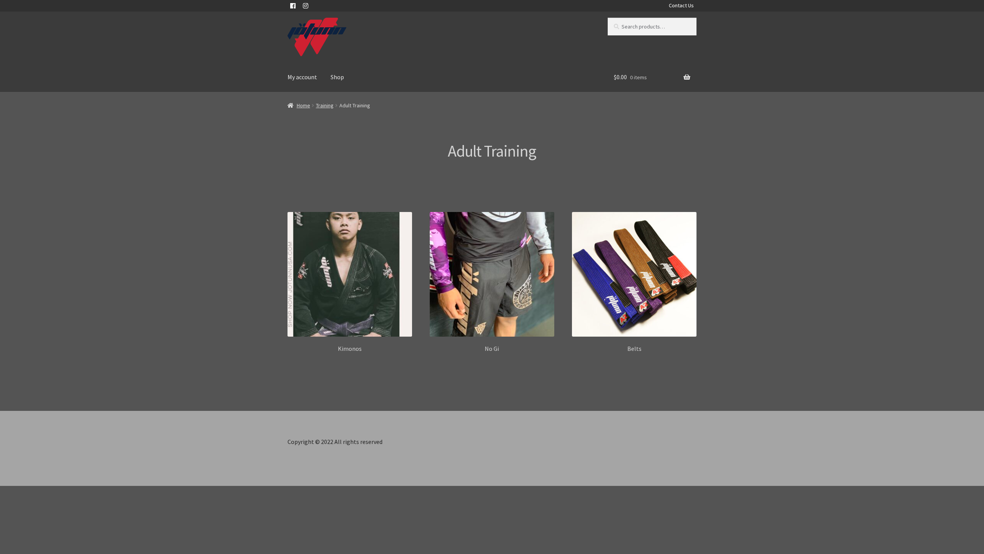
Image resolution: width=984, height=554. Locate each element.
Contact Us (681, 5)
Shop (337, 77)
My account (302, 77)
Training (325, 105)
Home (303, 105)
